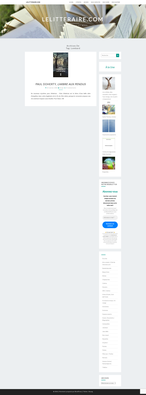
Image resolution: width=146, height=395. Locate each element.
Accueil (71, 2)
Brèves (104, 276)
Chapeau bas (106, 279)
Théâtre (104, 367)
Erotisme (105, 310)
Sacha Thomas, (109, 117)
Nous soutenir (116, 2)
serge (62, 87)
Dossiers (104, 287)
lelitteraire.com (33, 2)
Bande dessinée (106, 268)
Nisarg (91, 391)
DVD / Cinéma (106, 291)
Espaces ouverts (107, 314)
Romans (104, 357)
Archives (86, 2)
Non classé (105, 335)
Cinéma (104, 283)
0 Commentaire (71, 87)
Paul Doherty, (61, 84)
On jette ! (105, 342)
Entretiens (105, 306)
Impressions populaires (109, 135)
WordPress (78, 391)
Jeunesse (105, 327)
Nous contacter (95, 2)
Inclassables (106, 324)
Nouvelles (105, 339)
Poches (104, 346)
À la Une (104, 258)
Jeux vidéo (105, 331)
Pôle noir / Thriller (107, 354)
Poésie (104, 350)
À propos (78, 2)
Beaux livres (105, 272)
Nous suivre (106, 2)
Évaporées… (106, 172)
